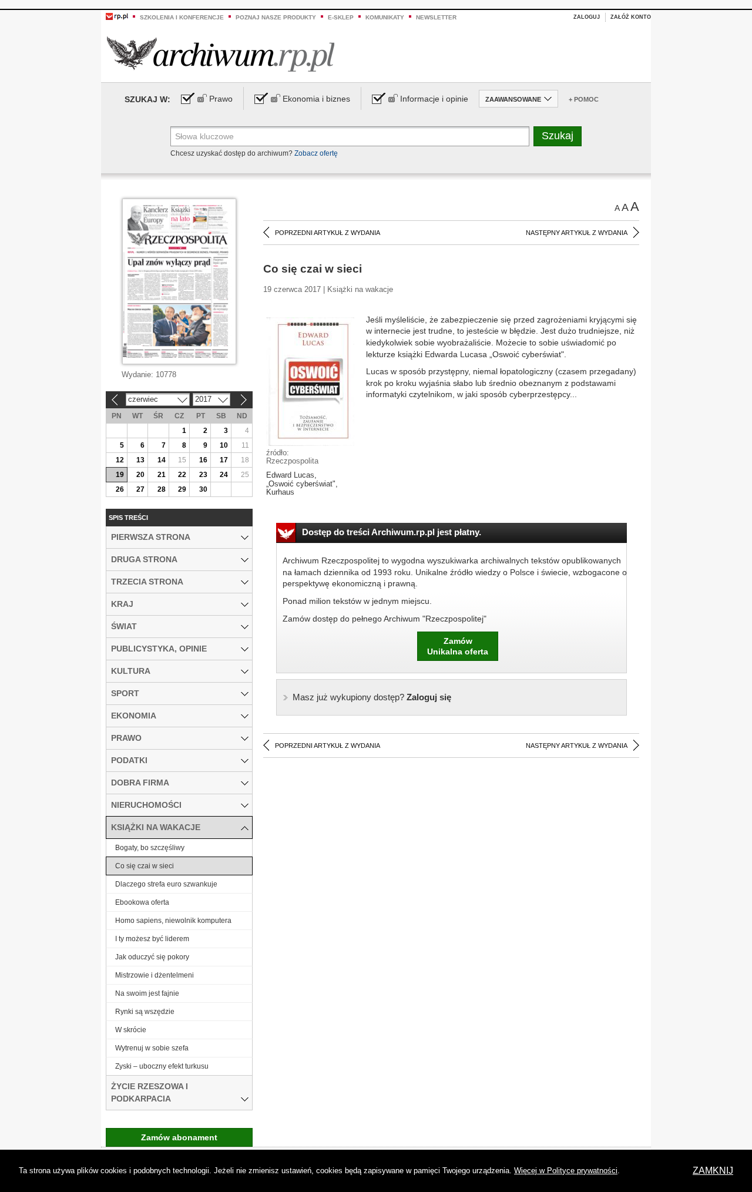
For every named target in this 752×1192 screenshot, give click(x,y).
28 (161, 489)
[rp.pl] (117, 15)
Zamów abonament (179, 1137)
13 (140, 460)
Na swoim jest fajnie (147, 993)
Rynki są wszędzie (144, 1012)
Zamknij (713, 1171)
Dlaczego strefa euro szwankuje (166, 884)
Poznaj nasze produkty (276, 17)
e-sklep (341, 17)
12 (120, 460)
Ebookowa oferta (142, 902)
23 (203, 475)
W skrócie (130, 1030)
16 (203, 460)
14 (161, 460)
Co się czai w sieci (144, 866)
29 (182, 489)
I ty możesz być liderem (152, 939)
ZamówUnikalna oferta (457, 646)
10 (224, 445)
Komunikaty (384, 17)
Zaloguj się (372, 697)
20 (140, 475)
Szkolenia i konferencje (182, 17)
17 (224, 460)
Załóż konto (630, 17)
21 (161, 475)
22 (182, 475)
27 (140, 489)
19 (120, 475)
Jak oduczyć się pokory (152, 957)
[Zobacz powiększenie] (310, 380)
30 (203, 489)
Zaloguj (586, 17)
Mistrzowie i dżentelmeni (154, 975)
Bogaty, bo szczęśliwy (149, 848)
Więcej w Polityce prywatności (565, 1170)
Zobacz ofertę (316, 153)
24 (224, 475)
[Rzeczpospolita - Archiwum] (220, 54)
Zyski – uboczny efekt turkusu (162, 1066)
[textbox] (349, 136)
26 (120, 489)
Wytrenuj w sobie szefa (152, 1048)
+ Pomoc (584, 99)
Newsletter (436, 17)
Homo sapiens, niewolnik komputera (173, 920)
